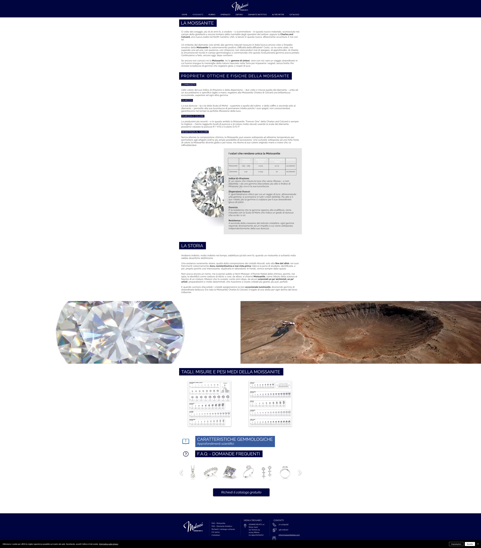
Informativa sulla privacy (108, 544)
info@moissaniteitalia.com (289, 535)
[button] (209, 404)
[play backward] (181, 472)
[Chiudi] (477, 544)
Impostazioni (456, 544)
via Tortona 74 (254, 530)
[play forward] (300, 472)
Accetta (470, 544)
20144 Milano (254, 532)
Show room (253, 527)
